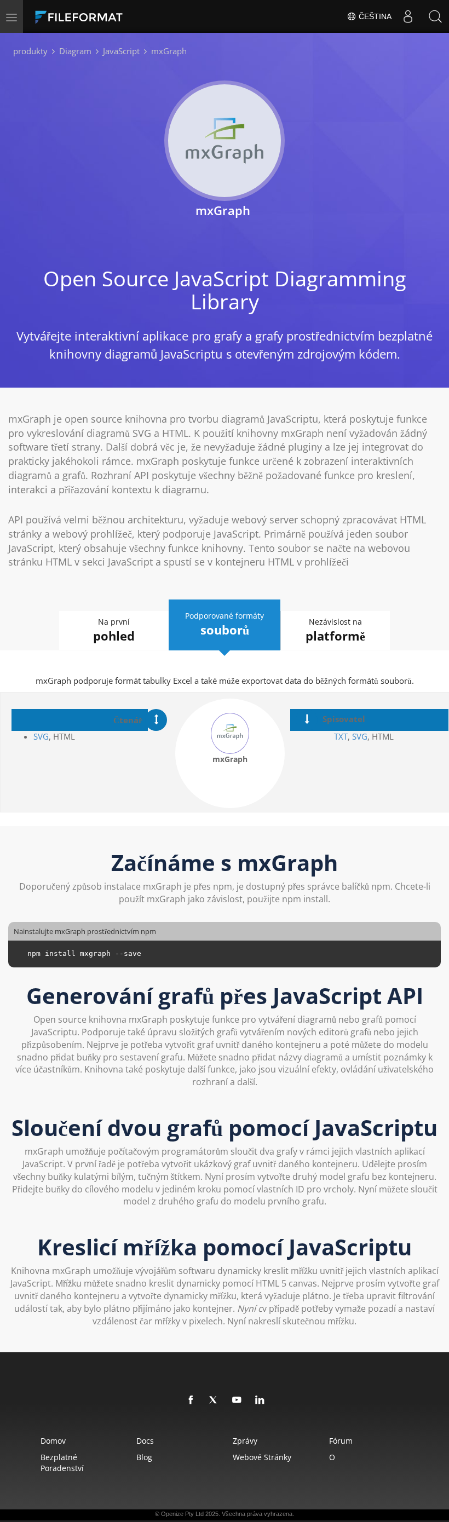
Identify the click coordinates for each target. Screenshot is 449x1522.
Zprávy (245, 1440)
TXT (341, 736)
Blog (144, 1457)
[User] (408, 16)
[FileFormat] (105, 16)
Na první (114, 630)
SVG (41, 736)
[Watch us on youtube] (237, 1400)
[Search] (435, 16)
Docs (145, 1440)
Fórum (341, 1440)
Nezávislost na (335, 630)
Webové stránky (262, 1457)
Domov (53, 1440)
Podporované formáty (224, 624)
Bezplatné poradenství (62, 1462)
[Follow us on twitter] (214, 1400)
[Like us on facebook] (191, 1400)
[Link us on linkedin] (260, 1400)
